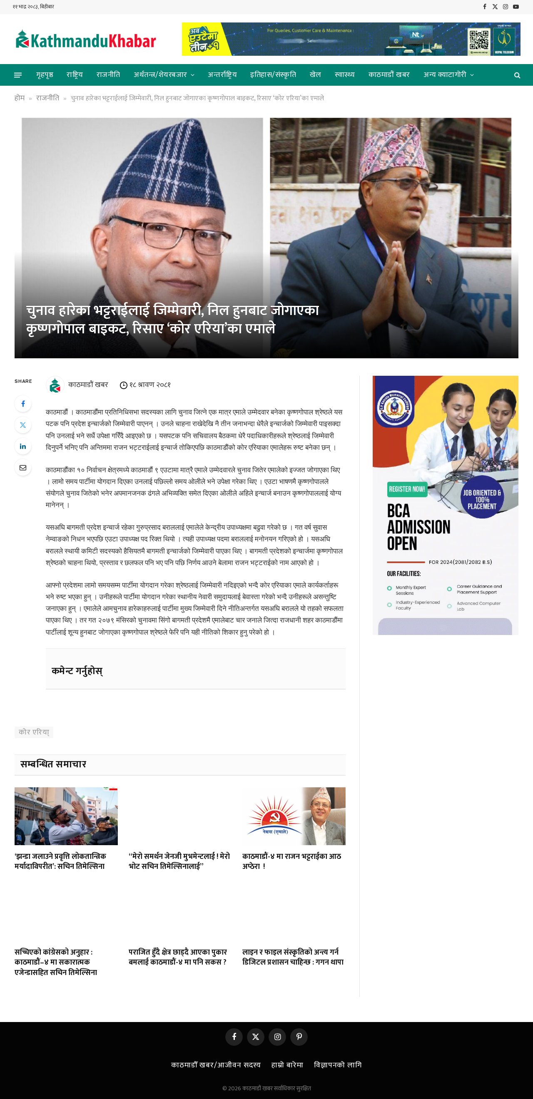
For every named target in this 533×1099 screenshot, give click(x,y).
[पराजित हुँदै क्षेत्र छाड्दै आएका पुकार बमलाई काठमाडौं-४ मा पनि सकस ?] (180, 912)
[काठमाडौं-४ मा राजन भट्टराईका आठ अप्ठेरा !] (294, 816)
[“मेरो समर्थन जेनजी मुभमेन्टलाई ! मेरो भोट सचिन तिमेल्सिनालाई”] (180, 816)
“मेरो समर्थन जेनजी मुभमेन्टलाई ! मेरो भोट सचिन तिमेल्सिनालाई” (179, 862)
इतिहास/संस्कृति (273, 75)
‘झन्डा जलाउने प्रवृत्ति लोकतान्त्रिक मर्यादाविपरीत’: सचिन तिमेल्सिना (60, 862)
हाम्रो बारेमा (287, 1065)
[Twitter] (23, 425)
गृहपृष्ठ (44, 75)
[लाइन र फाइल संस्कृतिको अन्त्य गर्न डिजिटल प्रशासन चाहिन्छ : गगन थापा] (294, 912)
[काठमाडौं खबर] (85, 39)
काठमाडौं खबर (389, 75)
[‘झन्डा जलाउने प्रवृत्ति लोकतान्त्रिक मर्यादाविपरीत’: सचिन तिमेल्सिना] (66, 816)
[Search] (517, 75)
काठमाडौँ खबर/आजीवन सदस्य (216, 1065)
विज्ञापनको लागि (338, 1065)
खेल (315, 75)
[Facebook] (23, 403)
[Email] (23, 467)
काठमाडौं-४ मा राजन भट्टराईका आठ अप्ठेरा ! (291, 862)
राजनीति (108, 75)
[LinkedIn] (23, 446)
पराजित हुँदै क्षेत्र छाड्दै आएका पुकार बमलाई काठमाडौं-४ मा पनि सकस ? (178, 958)
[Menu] (18, 75)
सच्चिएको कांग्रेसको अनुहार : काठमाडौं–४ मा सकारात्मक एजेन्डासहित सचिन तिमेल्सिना (56, 963)
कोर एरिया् (34, 732)
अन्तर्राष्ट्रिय (222, 75)
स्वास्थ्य (345, 75)
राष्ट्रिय (75, 75)
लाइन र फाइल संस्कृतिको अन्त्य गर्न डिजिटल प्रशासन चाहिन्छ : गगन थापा (293, 958)
